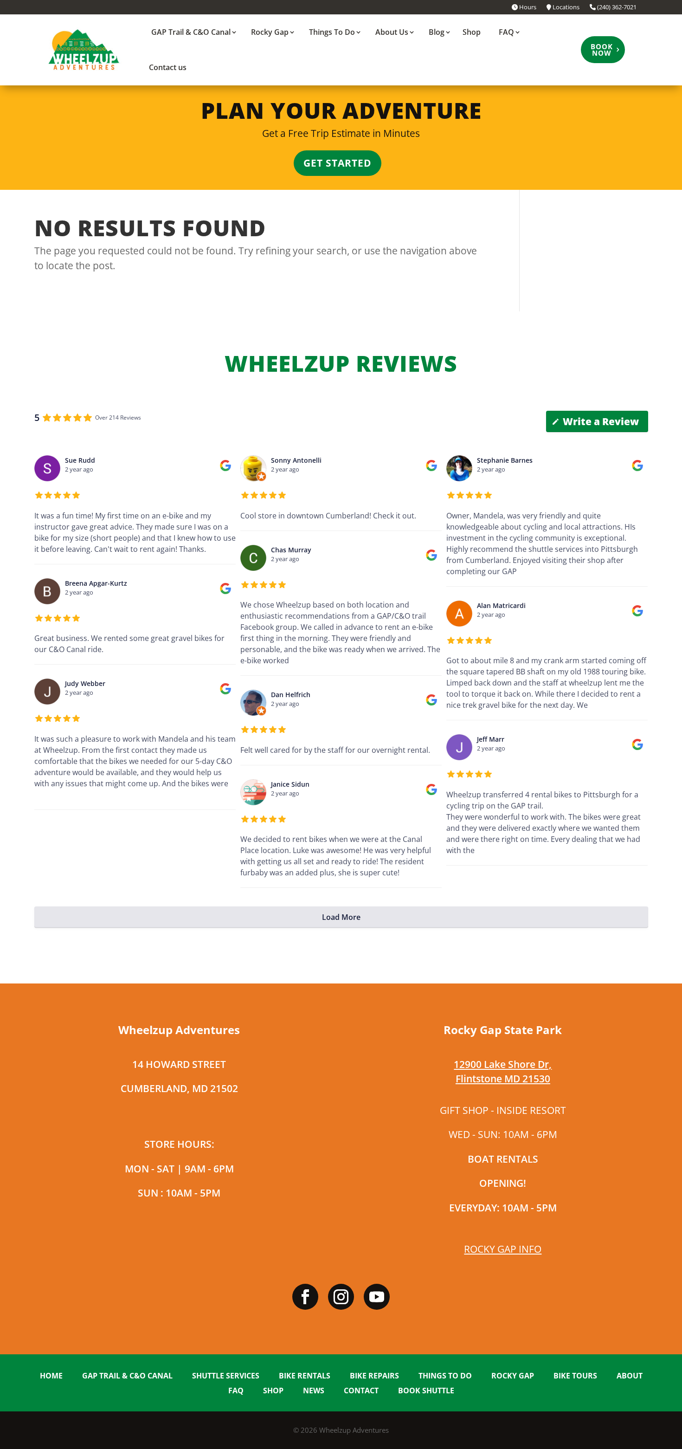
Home (51, 1376)
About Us (391, 32)
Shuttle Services (225, 1376)
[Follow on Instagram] (341, 1297)
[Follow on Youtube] (377, 1297)
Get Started (337, 162)
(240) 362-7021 (616, 7)
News (313, 1391)
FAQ (506, 32)
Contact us (168, 67)
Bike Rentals (304, 1376)
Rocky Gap (270, 32)
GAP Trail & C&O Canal (191, 32)
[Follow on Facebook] (305, 1297)
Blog (436, 32)
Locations (565, 7)
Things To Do (332, 32)
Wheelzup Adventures (354, 1430)
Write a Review (601, 421)
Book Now (602, 50)
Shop (472, 32)
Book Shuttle (426, 1391)
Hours (527, 7)
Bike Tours (575, 1376)
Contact (361, 1391)
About (630, 1376)
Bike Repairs (374, 1376)
